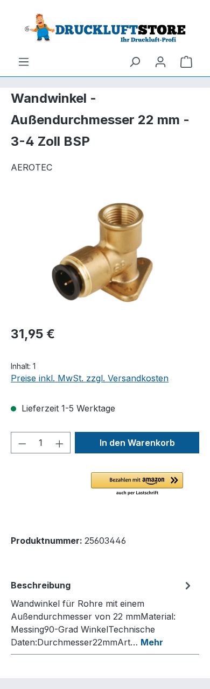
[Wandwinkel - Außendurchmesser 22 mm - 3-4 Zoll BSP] (104, 255)
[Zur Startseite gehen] (105, 27)
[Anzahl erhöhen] (59, 442)
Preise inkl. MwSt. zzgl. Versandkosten (90, 378)
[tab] (102, 613)
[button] (137, 484)
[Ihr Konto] (160, 61)
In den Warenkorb (137, 442)
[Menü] (24, 61)
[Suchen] (135, 61)
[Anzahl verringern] (22, 442)
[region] (105, 255)
